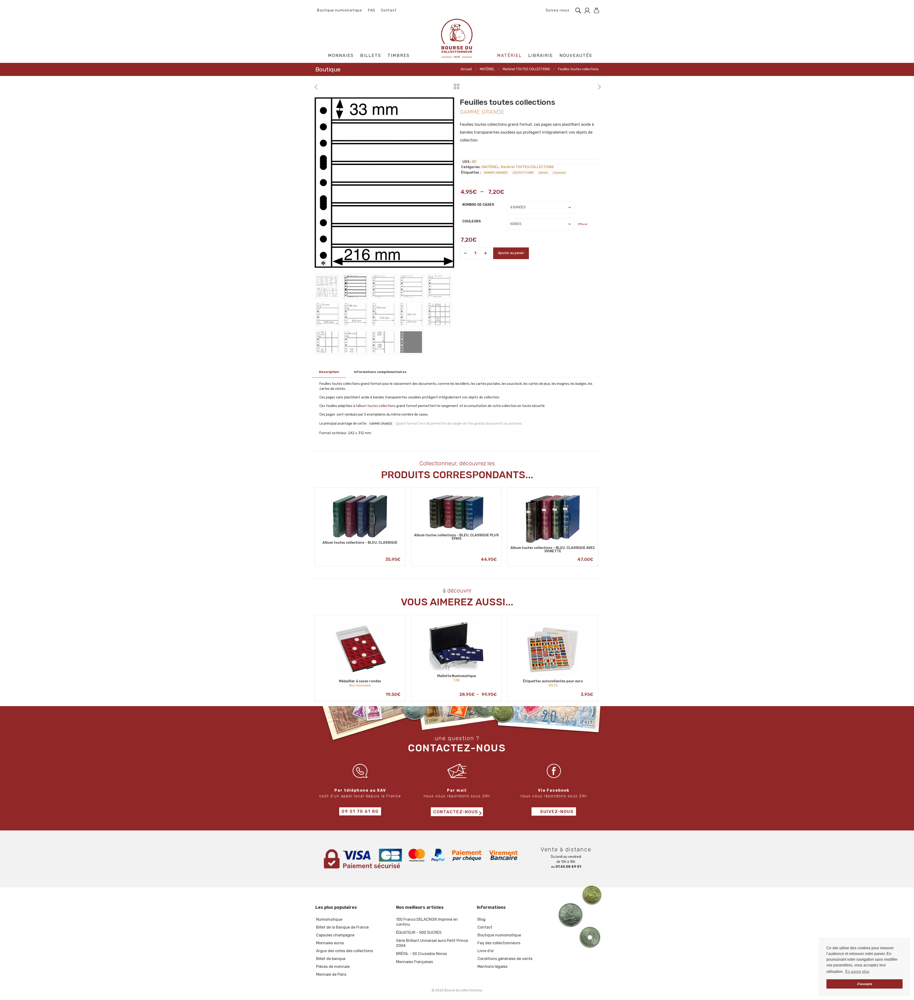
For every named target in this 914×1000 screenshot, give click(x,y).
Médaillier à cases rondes (360, 681)
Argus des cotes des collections (344, 951)
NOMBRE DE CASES (478, 205)
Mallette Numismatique (456, 676)
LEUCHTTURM (523, 172)
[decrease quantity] (465, 253)
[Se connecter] (586, 10)
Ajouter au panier (511, 253)
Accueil (466, 69)
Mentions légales (492, 966)
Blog (481, 919)
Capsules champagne (335, 935)
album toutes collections (376, 406)
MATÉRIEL (487, 69)
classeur (559, 172)
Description (329, 372)
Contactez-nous (455, 812)
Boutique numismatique (339, 10)
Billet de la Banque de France (342, 927)
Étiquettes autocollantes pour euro (553, 681)
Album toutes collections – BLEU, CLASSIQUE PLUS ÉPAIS (456, 537)
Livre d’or (485, 951)
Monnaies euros (330, 943)
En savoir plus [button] (857, 972)
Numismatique (329, 919)
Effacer (582, 224)
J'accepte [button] (864, 984)
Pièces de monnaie (333, 966)
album (543, 172)
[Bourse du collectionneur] (457, 38)
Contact (389, 10)
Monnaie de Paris (331, 974)
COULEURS (471, 221)
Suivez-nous (557, 10)
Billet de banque (330, 958)
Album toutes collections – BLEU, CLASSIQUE (360, 543)
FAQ (371, 10)
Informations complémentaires (380, 372)
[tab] (329, 372)
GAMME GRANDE (496, 172)
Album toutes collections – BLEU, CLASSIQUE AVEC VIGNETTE (553, 549)
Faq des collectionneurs (498, 943)
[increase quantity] (485, 253)
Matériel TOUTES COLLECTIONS (526, 69)
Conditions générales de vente (504, 958)
